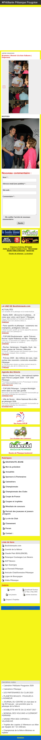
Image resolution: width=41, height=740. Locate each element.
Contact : (9, 533)
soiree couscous (31, 594)
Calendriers (10, 482)
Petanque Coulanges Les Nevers (19, 557)
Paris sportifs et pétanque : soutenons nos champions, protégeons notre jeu (20, 327)
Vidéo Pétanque (11, 580)
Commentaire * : (9, 196)
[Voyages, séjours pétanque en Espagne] (30, 238)
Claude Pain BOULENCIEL (16, 553)
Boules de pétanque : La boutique (21, 253)
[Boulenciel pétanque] (30, 231)
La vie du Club (11, 518)
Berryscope (32, 249)
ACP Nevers (10, 561)
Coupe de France (12, 497)
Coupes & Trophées (12, 599)
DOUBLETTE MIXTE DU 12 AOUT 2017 (19, 710)
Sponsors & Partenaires (15, 477)
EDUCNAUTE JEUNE (14, 462)
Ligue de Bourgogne (14, 576)
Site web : (6, 190)
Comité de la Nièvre (13, 549)
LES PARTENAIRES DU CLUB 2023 (18, 693)
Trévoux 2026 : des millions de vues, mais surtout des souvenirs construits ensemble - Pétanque (20, 360)
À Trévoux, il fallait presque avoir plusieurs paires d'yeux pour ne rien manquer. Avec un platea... (20, 352)
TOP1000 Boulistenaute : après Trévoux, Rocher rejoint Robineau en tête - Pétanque (19, 337)
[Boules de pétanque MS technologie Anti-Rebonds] (11, 238)
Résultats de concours (15, 506)
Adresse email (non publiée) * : (14, 184)
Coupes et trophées (13, 501)
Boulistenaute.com (13, 546)
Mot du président (12, 467)
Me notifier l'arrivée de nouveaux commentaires (16, 218)
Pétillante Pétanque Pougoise (21, 2)
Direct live (30, 250)
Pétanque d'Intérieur (21, 247)
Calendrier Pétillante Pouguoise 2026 (18, 686)
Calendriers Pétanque (12, 689)
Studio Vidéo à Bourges (16, 250)
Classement (10, 523)
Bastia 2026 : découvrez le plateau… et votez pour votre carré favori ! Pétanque (18, 316)
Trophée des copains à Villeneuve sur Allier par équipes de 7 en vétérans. (20, 726)
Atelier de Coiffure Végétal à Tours (15, 249)
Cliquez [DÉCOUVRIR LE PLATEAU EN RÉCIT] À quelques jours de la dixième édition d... (18, 320)
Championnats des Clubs (16, 492)
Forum (8, 528)
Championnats (11, 487)
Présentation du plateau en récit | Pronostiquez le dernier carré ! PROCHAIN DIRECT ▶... (20, 382)
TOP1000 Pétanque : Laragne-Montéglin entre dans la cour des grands (18, 389)
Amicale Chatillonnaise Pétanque (19, 573)
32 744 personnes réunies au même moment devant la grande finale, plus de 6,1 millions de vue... (19, 365)
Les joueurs (13, 594)
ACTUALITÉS (7, 310)
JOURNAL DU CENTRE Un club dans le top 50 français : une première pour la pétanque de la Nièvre (19, 704)
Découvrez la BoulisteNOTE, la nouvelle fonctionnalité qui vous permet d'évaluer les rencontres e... (20, 393)
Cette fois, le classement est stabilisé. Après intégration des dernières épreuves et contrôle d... (19, 341)
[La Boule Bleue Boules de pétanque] (11, 231)
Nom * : (5, 177)
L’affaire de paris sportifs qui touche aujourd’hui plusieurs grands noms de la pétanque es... (20, 330)
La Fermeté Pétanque (14, 569)
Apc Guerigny (11, 565)
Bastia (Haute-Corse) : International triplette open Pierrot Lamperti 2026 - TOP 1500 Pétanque (20, 378)
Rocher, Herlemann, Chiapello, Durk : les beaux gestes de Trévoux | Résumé (19, 348)
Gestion (20, 738)
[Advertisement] (20, 28)
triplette (12, 590)
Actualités (9, 472)
